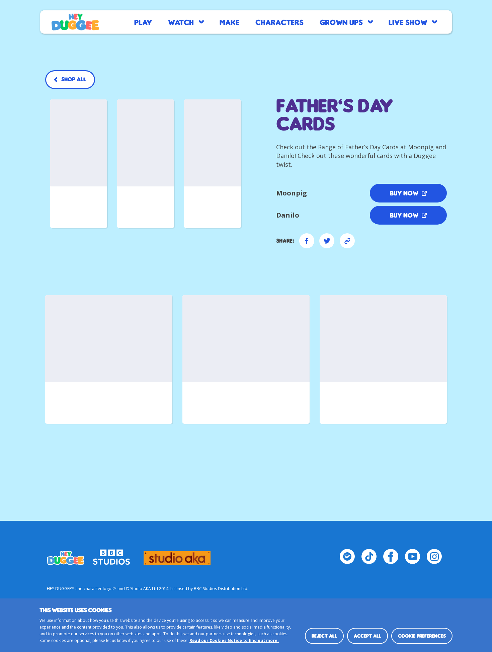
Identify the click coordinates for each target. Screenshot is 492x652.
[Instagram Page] (434, 556)
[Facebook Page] (390, 556)
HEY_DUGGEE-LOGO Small (65, 555)
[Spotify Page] (347, 556)
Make (229, 21)
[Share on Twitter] (326, 240)
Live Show (408, 21)
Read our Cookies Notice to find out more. (234, 640)
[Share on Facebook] (306, 240)
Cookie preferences (422, 636)
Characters (279, 21)
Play (143, 21)
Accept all (367, 636)
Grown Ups (341, 21)
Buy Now (404, 193)
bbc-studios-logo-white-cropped (111, 555)
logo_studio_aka (177, 555)
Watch (181, 21)
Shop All (73, 79)
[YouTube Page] (412, 556)
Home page (75, 22)
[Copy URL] (347, 240)
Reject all (324, 636)
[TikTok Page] (369, 556)
